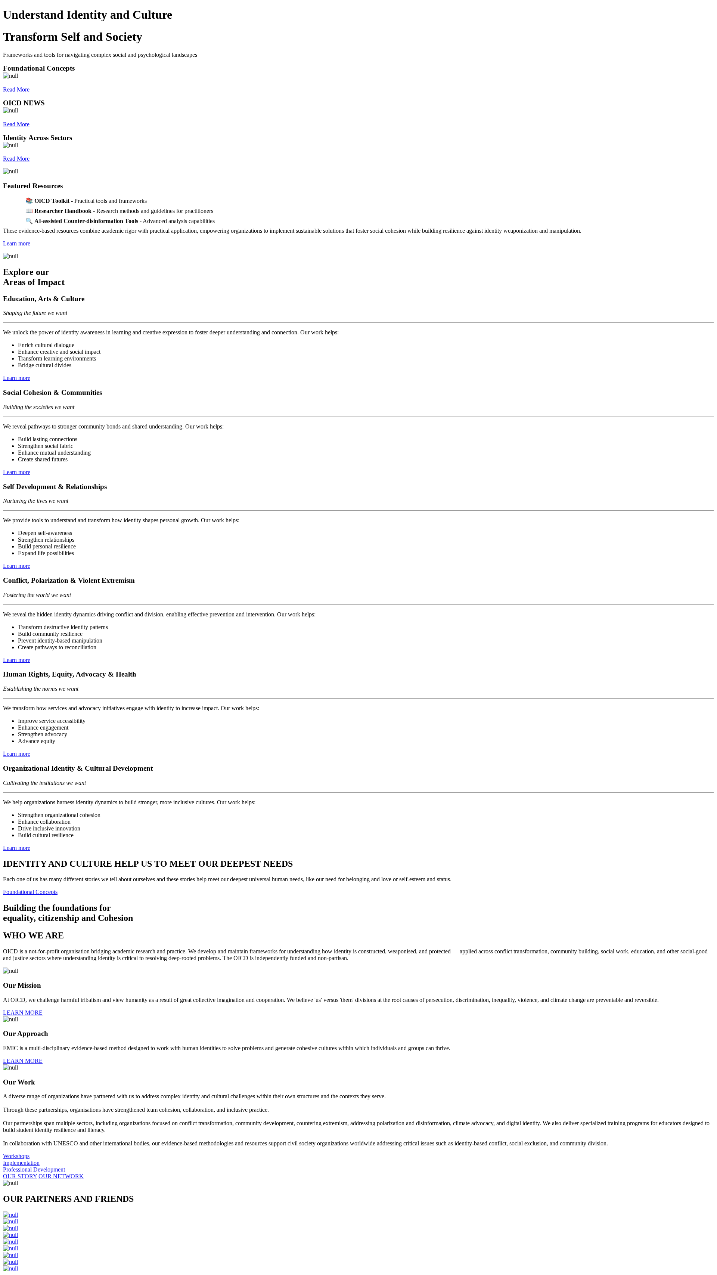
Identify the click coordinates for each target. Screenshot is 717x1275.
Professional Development (34, 1169)
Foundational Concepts (30, 892)
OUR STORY (20, 1176)
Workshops (16, 1156)
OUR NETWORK (61, 1176)
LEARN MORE (23, 1012)
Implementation (21, 1163)
